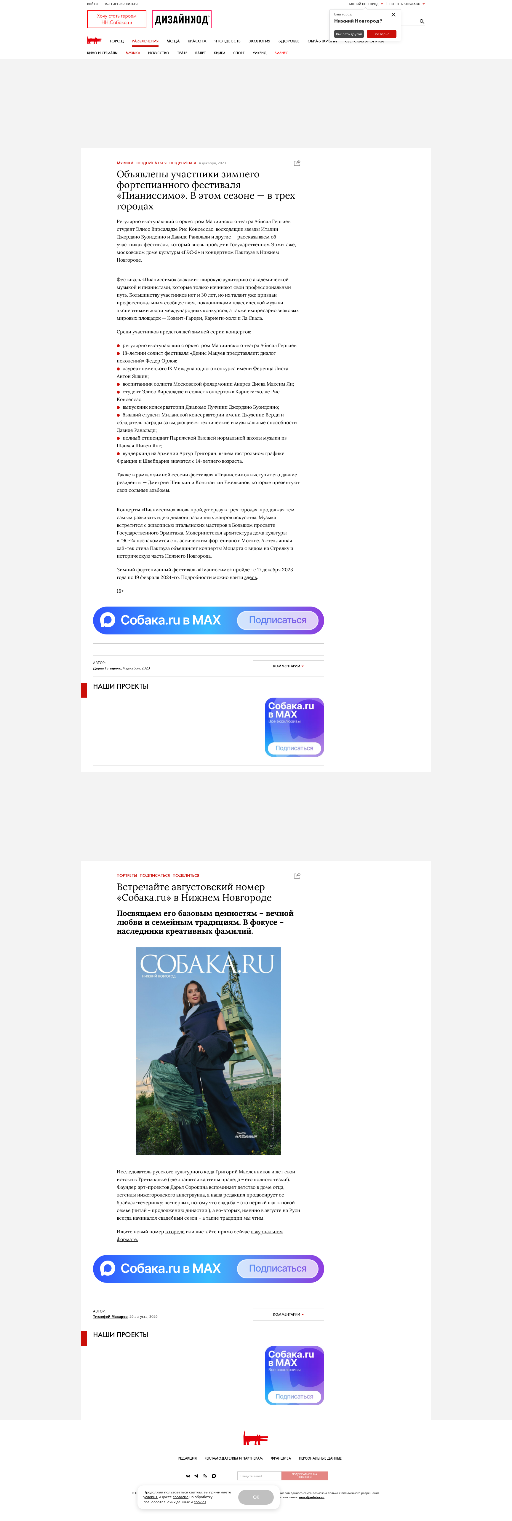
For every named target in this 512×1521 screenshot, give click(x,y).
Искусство (158, 53)
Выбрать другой (349, 34)
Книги (219, 53)
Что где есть (228, 41)
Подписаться (152, 163)
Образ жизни (322, 41)
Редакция (187, 1458)
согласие (180, 1496)
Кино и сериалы (102, 53)
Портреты (127, 875)
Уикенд (260, 53)
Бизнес (281, 53)
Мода (173, 41)
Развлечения (145, 41)
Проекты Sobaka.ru (404, 4)
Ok (256, 1497)
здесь (250, 577)
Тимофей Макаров (110, 1316)
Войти (92, 4)
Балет (200, 53)
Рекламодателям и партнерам (234, 1458)
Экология (259, 41)
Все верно (382, 34)
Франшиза (281, 1458)
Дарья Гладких (107, 668)
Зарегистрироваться (120, 4)
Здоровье (289, 41)
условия (150, 1496)
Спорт (239, 53)
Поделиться (182, 163)
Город (117, 41)
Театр (182, 53)
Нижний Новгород (363, 4)
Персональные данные (320, 1458)
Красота (197, 41)
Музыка (133, 53)
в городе (175, 1231)
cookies (200, 1501)
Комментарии (286, 666)
